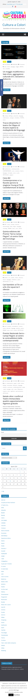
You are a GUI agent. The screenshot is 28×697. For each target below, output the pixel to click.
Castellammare (7, 169)
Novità (3, 586)
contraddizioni (15, 326)
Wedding (3, 650)
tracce (4, 119)
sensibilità (7, 68)
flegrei (14, 226)
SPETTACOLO (6, 175)
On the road (4, 589)
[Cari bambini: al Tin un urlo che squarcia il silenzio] (14, 263)
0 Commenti (21, 64)
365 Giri (3, 500)
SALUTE (3, 607)
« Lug (2, 491)
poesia (22, 328)
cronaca (20, 326)
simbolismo (14, 279)
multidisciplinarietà (17, 387)
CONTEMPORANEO (7, 171)
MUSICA (21, 66)
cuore (13, 171)
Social (2, 622)
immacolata (9, 385)
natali (4, 389)
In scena (3, 566)
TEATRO (9, 61)
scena (14, 173)
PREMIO (9, 228)
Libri (2, 574)
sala (4, 68)
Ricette (3, 602)
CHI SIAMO (4, 520)
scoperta (5, 391)
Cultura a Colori (14, 25)
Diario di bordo (5, 530)
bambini (6, 277)
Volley (2, 648)
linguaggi (13, 66)
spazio (18, 279)
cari (9, 277)
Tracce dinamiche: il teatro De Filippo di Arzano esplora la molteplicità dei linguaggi (14, 126)
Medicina (3, 579)
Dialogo (4, 385)
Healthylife (4, 553)
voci (12, 281)
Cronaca (3, 528)
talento (20, 228)
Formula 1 (3, 548)
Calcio (2, 518)
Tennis (3, 638)
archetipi (6, 116)
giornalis (8, 328)
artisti (5, 326)
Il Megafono (4, 561)
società (15, 330)
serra (17, 228)
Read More (17, 695)
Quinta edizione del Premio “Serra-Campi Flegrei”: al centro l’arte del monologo (13, 235)
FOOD (2, 546)
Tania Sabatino (7, 64)
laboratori (15, 385)
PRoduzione (20, 389)
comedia (12, 224)
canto (5, 66)
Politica (3, 592)
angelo (15, 383)
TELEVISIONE (4, 635)
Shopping (3, 620)
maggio (17, 66)
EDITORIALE (4, 535)
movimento (9, 387)
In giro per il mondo (6, 564)
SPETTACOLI (5, 393)
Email (2, 432)
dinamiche (16, 116)
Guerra (21, 171)
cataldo (12, 277)
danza (8, 66)
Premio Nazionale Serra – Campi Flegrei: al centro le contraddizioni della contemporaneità (14, 337)
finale (11, 226)
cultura (16, 277)
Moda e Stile (4, 581)
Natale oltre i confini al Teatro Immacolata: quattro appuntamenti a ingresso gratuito (13, 400)
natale (23, 387)
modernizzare (6, 117)
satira (13, 228)
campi (8, 224)
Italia (2, 571)
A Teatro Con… (5, 505)
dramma (17, 224)
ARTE (5, 224)
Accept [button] (11, 695)
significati (13, 391)
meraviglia (10, 173)
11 (6, 478)
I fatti (2, 558)
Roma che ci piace (6, 604)
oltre (12, 389)
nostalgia (9, 389)
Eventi (2, 543)
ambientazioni (10, 383)
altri (5, 383)
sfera (8, 391)
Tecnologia (4, 632)
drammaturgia (6, 226)
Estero (3, 541)
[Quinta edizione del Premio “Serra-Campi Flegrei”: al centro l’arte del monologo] (14, 210)
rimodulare (17, 117)
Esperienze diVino (6, 538)
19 (10, 481)
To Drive (3, 640)
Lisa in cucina (4, 576)
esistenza (17, 171)
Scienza (3, 609)
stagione (11, 175)
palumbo (18, 328)
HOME (4, 61)
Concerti (3, 525)
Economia (3, 533)
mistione (5, 387)
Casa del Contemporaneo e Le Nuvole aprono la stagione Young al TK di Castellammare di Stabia (13, 183)
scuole (17, 173)
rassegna (12, 117)
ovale (15, 389)
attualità (9, 326)
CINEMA (3, 523)
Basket (3, 512)
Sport (2, 627)
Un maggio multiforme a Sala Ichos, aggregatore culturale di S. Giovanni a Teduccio (13, 75)
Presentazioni (4, 594)
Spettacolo (4, 625)
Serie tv (3, 615)
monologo (5, 228)
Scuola (3, 612)
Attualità (3, 510)
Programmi (4, 597)
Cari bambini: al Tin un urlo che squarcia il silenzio (12, 287)
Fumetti (3, 551)
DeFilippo (11, 116)
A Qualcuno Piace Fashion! (8, 502)
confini (18, 383)
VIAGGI (3, 645)
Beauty (3, 515)
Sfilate (2, 617)
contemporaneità (15, 169)
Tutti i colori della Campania (8, 643)
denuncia (21, 277)
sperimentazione (19, 391)
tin (10, 281)
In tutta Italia (4, 569)
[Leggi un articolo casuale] (25, 34)
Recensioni (4, 599)
